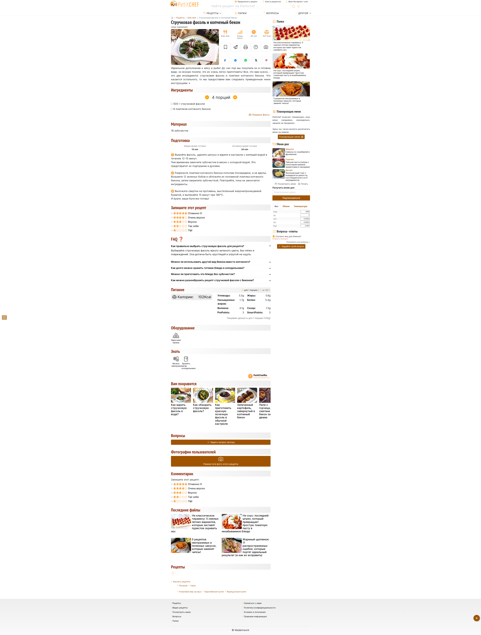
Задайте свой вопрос (292, 246)
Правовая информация (255, 616)
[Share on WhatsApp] (246, 60)
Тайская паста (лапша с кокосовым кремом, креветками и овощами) (298, 164)
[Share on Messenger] (235, 60)
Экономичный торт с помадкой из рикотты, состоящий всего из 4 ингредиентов (297, 176)
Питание (183, 585)
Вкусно (192, 221)
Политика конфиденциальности (260, 608)
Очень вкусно (196, 217)
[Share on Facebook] (225, 60)
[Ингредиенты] (4, 317)
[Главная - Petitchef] (172, 17)
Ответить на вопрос (280, 239)
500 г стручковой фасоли (189, 103)
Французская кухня (236, 591)
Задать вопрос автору (222, 442)
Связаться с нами (253, 603)
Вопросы (272, 13)
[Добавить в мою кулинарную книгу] (225, 47)
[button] (174, 47)
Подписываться (291, 198)
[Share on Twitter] (256, 60)
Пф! (189, 230)
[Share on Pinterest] (266, 60)
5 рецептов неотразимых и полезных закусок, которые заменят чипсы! (204, 546)
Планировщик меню (290, 136)
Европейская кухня (214, 591)
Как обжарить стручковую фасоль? (202, 408)
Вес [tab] (276, 206)
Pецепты (212, 13)
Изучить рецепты (181, 581)
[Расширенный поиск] (298, 6)
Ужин (193, 585)
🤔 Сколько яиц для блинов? (286, 236)
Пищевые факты (260, 114)
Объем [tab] (286, 206)
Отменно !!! (194, 213)
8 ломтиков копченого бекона (192, 108)
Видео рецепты (180, 608)
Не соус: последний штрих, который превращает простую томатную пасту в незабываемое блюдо (245, 523)
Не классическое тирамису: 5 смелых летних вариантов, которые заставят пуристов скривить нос (195, 523)
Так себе (193, 226)
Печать (304, 184)
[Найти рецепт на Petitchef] (293, 6)
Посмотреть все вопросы (297, 242)
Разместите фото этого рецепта (220, 464)
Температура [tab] (300, 206)
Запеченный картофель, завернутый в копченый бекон (246, 411)
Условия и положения (255, 612)
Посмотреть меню (286, 184)
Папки (242, 13)
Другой (303, 13)
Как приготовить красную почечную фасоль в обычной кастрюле (223, 414)
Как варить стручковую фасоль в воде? (179, 409)
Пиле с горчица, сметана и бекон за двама (265, 411)
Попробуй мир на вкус (190, 591)
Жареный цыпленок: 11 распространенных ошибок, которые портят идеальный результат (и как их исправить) (245, 547)
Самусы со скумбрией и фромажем (298, 153)
